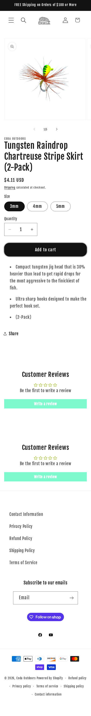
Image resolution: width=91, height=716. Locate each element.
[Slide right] (57, 129)
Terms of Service (23, 562)
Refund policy (77, 678)
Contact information (48, 694)
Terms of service (47, 686)
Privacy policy (21, 686)
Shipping (9, 187)
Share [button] (14, 333)
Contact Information (26, 514)
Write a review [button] (45, 403)
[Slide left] (34, 129)
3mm (14, 206)
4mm (37, 206)
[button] (11, 20)
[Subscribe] (71, 597)
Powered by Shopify (50, 678)
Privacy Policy (20, 526)
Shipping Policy (22, 550)
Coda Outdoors (26, 678)
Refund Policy (20, 538)
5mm (60, 206)
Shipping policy (74, 686)
